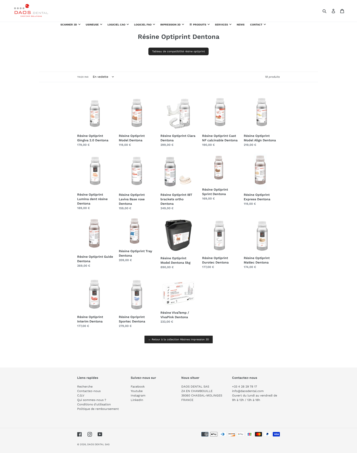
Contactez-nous (89, 391)
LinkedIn (137, 400)
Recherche (85, 386)
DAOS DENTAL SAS (98, 444)
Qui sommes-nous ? (91, 400)
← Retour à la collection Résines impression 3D (178, 339)
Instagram (138, 395)
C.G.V (80, 395)
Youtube (137, 391)
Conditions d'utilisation (94, 404)
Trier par (83, 77)
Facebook (138, 386)
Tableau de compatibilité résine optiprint (178, 51)
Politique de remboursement (98, 409)
